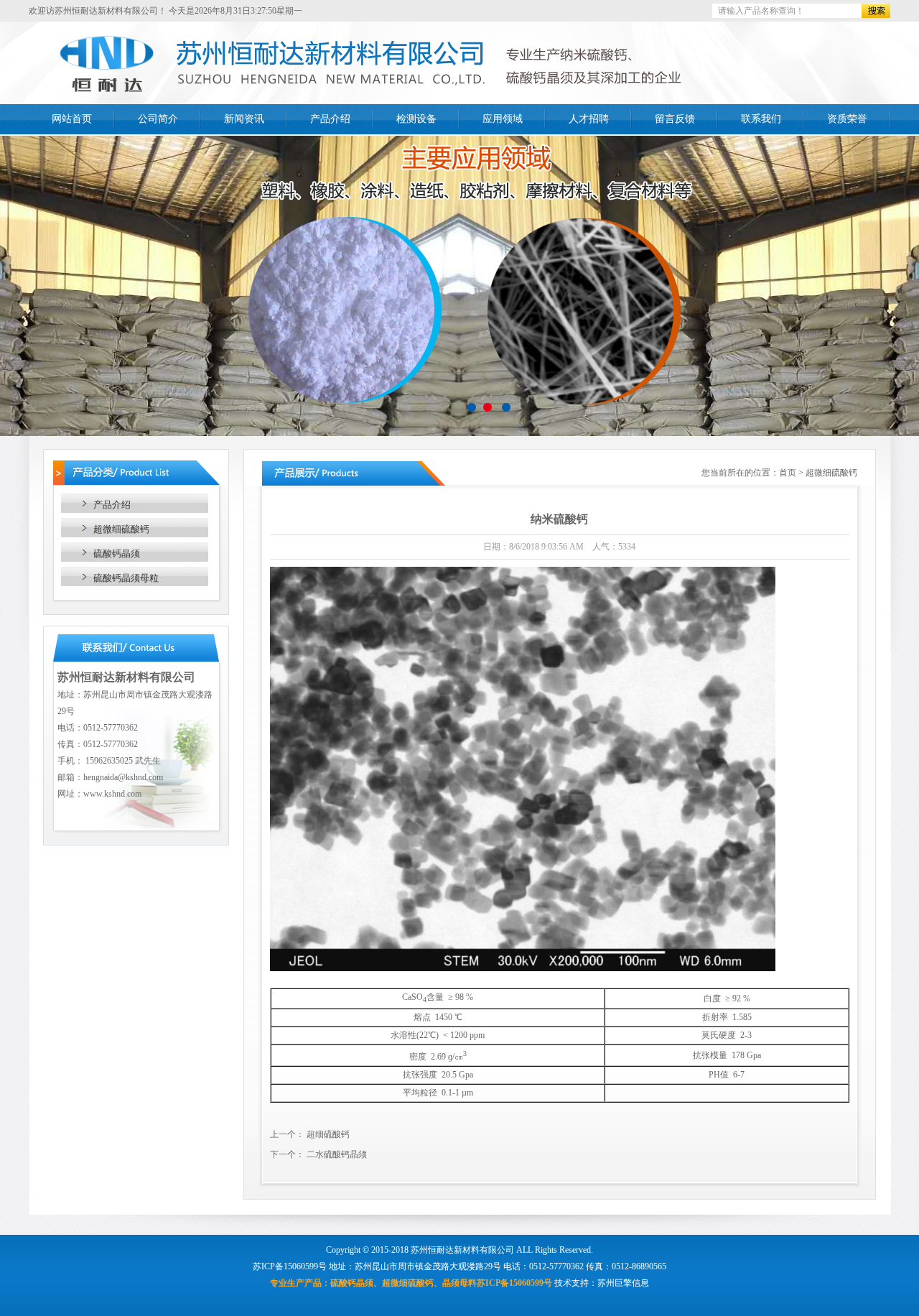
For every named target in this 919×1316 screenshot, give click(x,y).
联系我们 (761, 118)
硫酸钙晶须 (116, 553)
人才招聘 (589, 118)
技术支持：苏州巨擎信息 (601, 1283)
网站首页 (72, 118)
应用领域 (502, 118)
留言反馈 (675, 118)
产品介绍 (330, 118)
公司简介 (158, 118)
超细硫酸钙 (328, 1134)
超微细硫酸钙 (121, 529)
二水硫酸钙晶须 (337, 1154)
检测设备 (416, 118)
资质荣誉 (847, 118)
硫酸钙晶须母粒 (126, 578)
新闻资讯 (244, 118)
